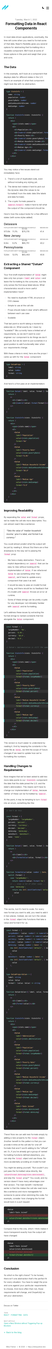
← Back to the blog (12, 1332)
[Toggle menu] (48, 8)
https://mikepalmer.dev (37, 1347)
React (6, 1315)
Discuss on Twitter (11, 1306)
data (25, 1315)
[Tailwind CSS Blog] (6, 7)
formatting (16, 1315)
